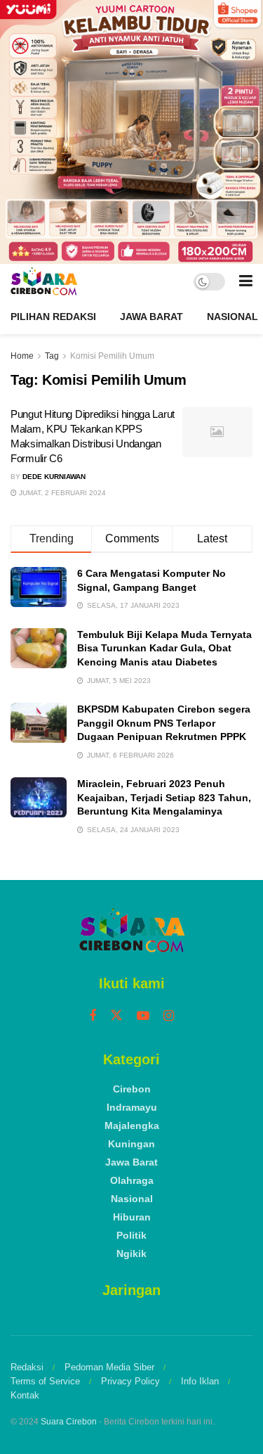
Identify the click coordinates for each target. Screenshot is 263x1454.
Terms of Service (45, 1381)
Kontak (25, 1395)
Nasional (232, 316)
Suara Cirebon (69, 1422)
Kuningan (131, 1143)
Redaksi (27, 1367)
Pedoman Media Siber (109, 1367)
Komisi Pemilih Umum (112, 356)
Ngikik (131, 1253)
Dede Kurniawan (54, 476)
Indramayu (132, 1107)
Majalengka (131, 1125)
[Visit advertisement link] (131, 132)
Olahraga (132, 1180)
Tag (52, 356)
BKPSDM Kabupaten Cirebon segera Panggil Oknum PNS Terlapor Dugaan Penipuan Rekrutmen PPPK (163, 722)
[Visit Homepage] (44, 281)
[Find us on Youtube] (143, 1016)
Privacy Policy (130, 1381)
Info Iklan (200, 1381)
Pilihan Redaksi (53, 316)
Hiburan (132, 1217)
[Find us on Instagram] (168, 1016)
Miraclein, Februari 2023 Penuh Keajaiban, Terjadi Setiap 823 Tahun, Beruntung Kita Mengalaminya (164, 797)
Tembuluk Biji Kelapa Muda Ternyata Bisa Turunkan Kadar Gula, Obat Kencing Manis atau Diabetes (164, 648)
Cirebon (132, 1089)
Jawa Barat (151, 316)
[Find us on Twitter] (116, 1015)
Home (22, 356)
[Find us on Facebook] (92, 1016)
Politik (131, 1235)
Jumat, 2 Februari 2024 (61, 493)
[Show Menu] (245, 281)
